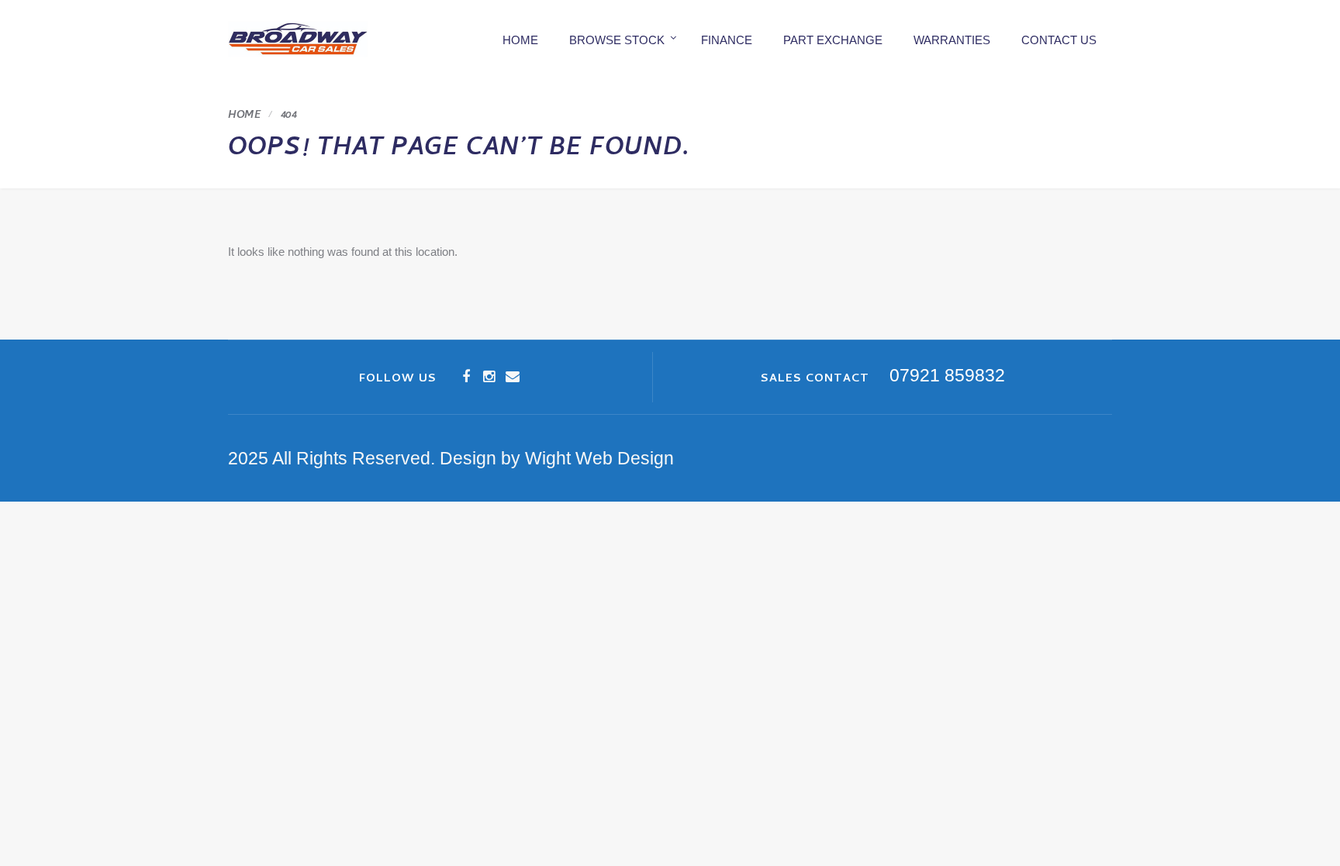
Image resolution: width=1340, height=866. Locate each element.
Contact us (1059, 40)
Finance (726, 40)
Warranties (951, 40)
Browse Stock (617, 40)
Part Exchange (832, 40)
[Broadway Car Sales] (298, 39)
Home (520, 40)
